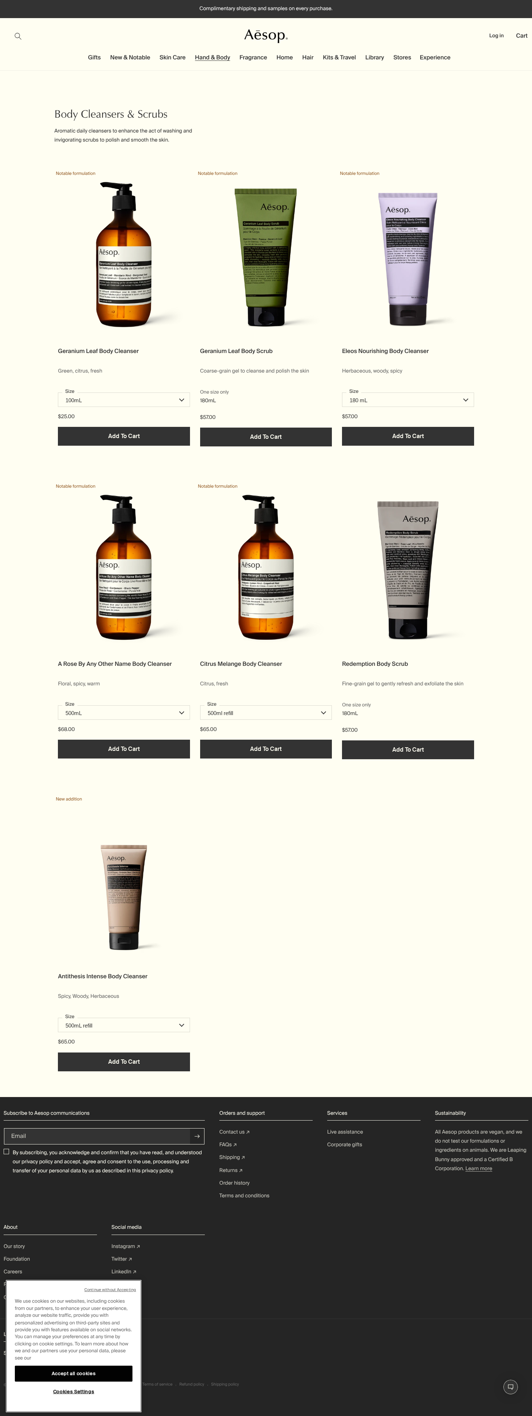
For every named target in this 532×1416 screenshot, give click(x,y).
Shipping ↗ (232, 1157)
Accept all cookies (74, 1373)
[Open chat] (510, 1387)
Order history (234, 1183)
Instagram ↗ (125, 1246)
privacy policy (37, 1162)
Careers (13, 1272)
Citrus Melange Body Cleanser (241, 664)
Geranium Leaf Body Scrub (236, 351)
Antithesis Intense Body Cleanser (102, 976)
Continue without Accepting (110, 1289)
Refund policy (191, 1384)
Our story (14, 1246)
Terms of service (157, 1384)
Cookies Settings (73, 1391)
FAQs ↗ (228, 1145)
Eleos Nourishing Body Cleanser (385, 351)
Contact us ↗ (234, 1132)
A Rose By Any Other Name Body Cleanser (115, 664)
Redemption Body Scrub (375, 664)
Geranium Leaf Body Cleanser (98, 351)
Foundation (17, 1259)
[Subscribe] (197, 1136)
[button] (22, 36)
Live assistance (345, 1132)
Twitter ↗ (121, 1259)
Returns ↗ (231, 1170)
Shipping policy (225, 1384)
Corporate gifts (344, 1145)
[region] (74, 1346)
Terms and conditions (244, 1196)
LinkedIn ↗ (123, 1272)
